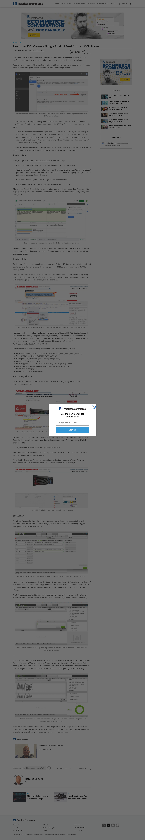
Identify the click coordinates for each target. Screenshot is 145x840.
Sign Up (72, 430)
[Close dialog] (94, 407)
